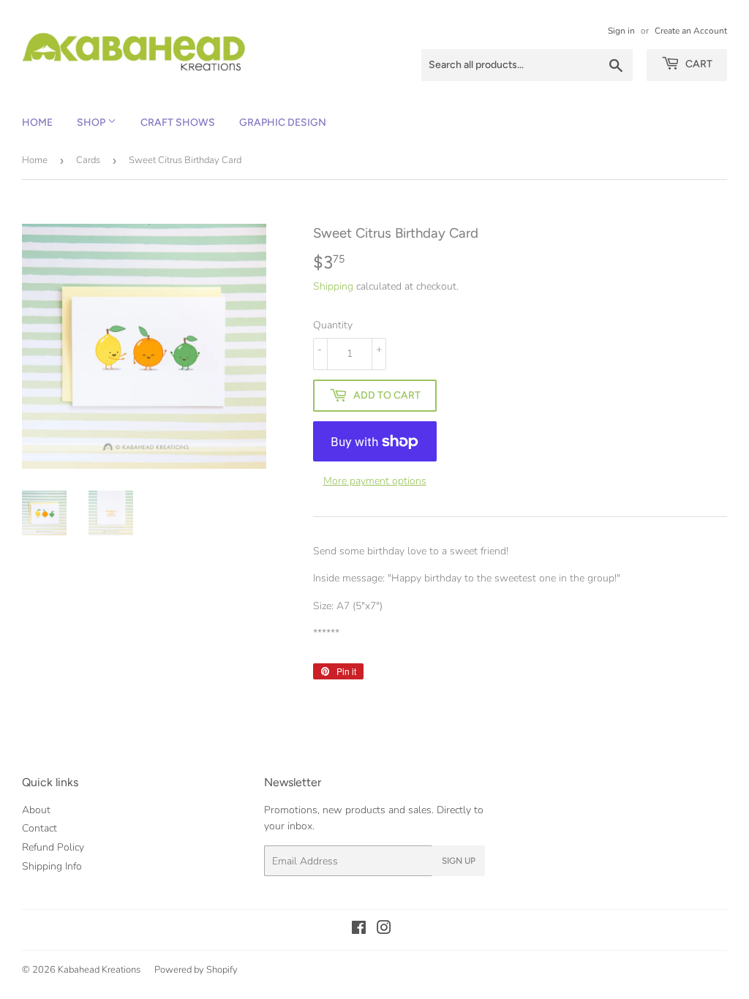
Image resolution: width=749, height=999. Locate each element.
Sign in (621, 31)
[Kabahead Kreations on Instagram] (384, 930)
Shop (92, 122)
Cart (697, 64)
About (36, 810)
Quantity (333, 325)
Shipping (333, 286)
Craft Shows (177, 122)
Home (37, 122)
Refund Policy (53, 847)
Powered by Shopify (196, 969)
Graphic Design (282, 122)
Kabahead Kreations (99, 969)
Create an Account (691, 31)
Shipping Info (52, 866)
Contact (39, 828)
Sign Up (458, 861)
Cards (88, 160)
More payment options (374, 481)
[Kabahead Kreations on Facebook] (358, 930)
